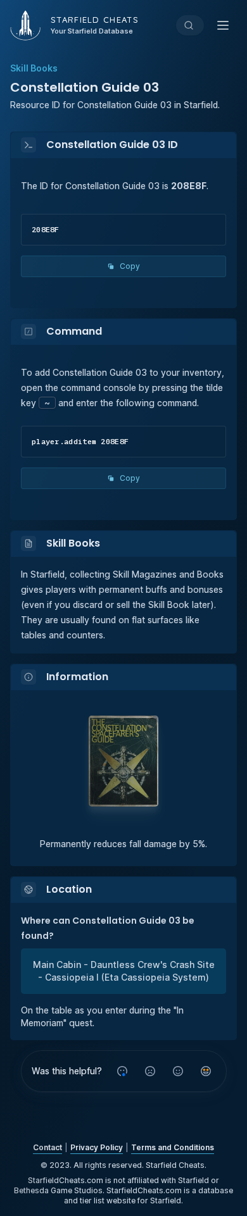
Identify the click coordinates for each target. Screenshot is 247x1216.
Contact (47, 1147)
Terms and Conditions (172, 1147)
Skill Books (34, 68)
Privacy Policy (96, 1147)
